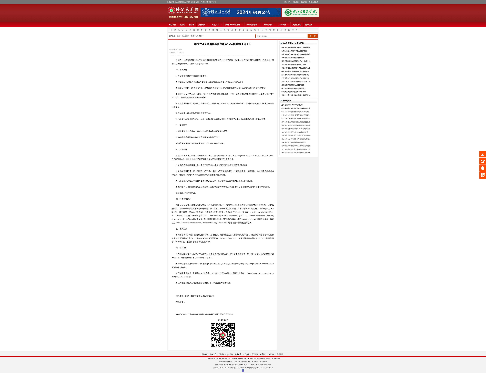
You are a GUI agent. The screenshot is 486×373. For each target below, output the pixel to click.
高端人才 (215, 25)
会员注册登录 (313, 2)
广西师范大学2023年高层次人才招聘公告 (295, 78)
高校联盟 (238, 354)
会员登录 (280, 354)
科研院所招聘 (252, 25)
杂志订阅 (271, 354)
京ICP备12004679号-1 (220, 368)
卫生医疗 (282, 25)
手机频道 (296, 2)
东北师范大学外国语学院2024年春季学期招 (295, 125)
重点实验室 (296, 25)
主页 (178, 36)
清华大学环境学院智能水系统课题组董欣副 (295, 122)
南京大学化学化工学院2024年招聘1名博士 (295, 132)
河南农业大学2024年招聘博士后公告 (293, 142)
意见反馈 (255, 354)
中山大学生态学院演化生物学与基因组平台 (295, 118)
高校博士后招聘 (196, 36)
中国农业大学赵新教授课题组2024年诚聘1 (295, 112)
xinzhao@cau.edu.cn (228, 238)
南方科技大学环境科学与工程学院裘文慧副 (295, 146)
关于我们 (221, 354)
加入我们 (230, 354)
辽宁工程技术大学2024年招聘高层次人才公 (295, 81)
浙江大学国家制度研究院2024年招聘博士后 (295, 149)
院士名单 (288, 2)
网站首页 (172, 25)
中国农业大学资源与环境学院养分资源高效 (295, 115)
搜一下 (313, 36)
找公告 (191, 25)
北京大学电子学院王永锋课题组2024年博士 (295, 153)
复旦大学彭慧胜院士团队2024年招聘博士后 (295, 129)
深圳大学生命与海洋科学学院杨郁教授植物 (295, 139)
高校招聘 (201, 25)
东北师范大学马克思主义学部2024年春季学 (295, 135)
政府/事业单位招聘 (232, 25)
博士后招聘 (268, 25)
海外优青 (308, 25)
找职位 (182, 25)
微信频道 (304, 2)
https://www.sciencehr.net (265, 368)
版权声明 (213, 354)
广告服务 (246, 354)
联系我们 (263, 354)
